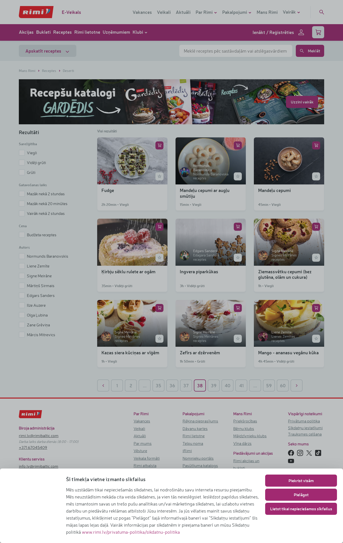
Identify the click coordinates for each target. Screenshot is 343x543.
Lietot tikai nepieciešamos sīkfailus (301, 508)
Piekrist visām (301, 480)
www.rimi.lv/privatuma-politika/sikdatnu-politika (131, 532)
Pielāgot (301, 494)
